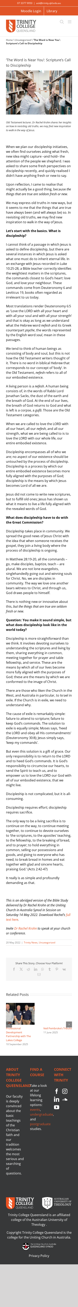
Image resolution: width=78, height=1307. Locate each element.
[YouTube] (56, 1107)
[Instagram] (64, 1091)
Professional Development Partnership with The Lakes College (18, 1034)
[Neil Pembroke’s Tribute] (57, 1005)
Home (9, 40)
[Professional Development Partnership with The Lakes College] (20, 1005)
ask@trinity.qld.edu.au (48, 3)
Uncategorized (23, 40)
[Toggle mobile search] (62, 22)
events (35, 1109)
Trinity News (31, 942)
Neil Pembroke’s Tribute (57, 1028)
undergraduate (41, 1114)
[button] (9, 1024)
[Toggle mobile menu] (70, 22)
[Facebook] (56, 1091)
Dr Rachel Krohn (25, 928)
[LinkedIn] (56, 1099)
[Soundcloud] (64, 1099)
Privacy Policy (39, 1256)
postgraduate (40, 1124)
